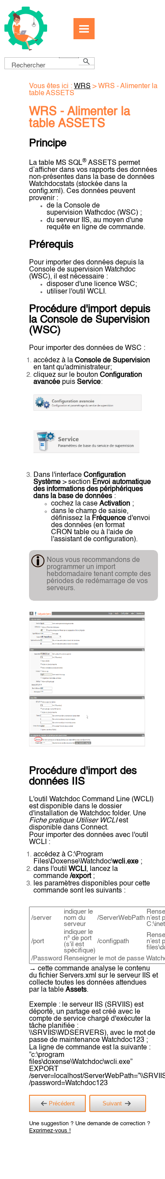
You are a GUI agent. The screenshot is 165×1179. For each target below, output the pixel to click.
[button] (69, 57)
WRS (82, 86)
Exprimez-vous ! (50, 1131)
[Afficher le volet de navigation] (84, 28)
